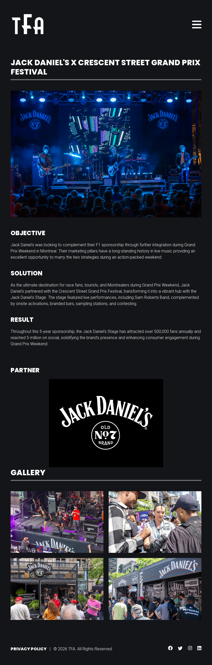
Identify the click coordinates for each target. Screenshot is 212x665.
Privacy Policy (29, 649)
